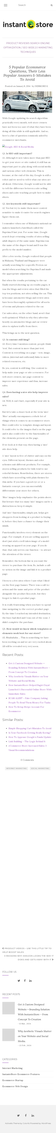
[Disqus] (28, 820)
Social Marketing (40, 768)
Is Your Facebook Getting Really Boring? (30, 732)
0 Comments (27, 760)
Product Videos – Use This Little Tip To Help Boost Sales (27, 950)
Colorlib (26, 1123)
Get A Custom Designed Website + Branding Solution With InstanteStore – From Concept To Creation (29, 667)
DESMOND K (41, 86)
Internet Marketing (16, 768)
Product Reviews (18, 43)
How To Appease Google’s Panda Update (30, 737)
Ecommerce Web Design (15, 1086)
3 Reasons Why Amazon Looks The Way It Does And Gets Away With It (29, 958)
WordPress (46, 1123)
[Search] (51, 5)
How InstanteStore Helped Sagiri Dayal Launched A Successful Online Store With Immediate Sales (30, 689)
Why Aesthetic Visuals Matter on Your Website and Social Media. (34, 1036)
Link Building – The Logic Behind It (27, 741)
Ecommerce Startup (12, 1080)
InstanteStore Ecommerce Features (21, 1074)
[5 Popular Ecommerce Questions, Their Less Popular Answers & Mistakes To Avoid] (27, 102)
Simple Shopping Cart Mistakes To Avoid (30, 728)
